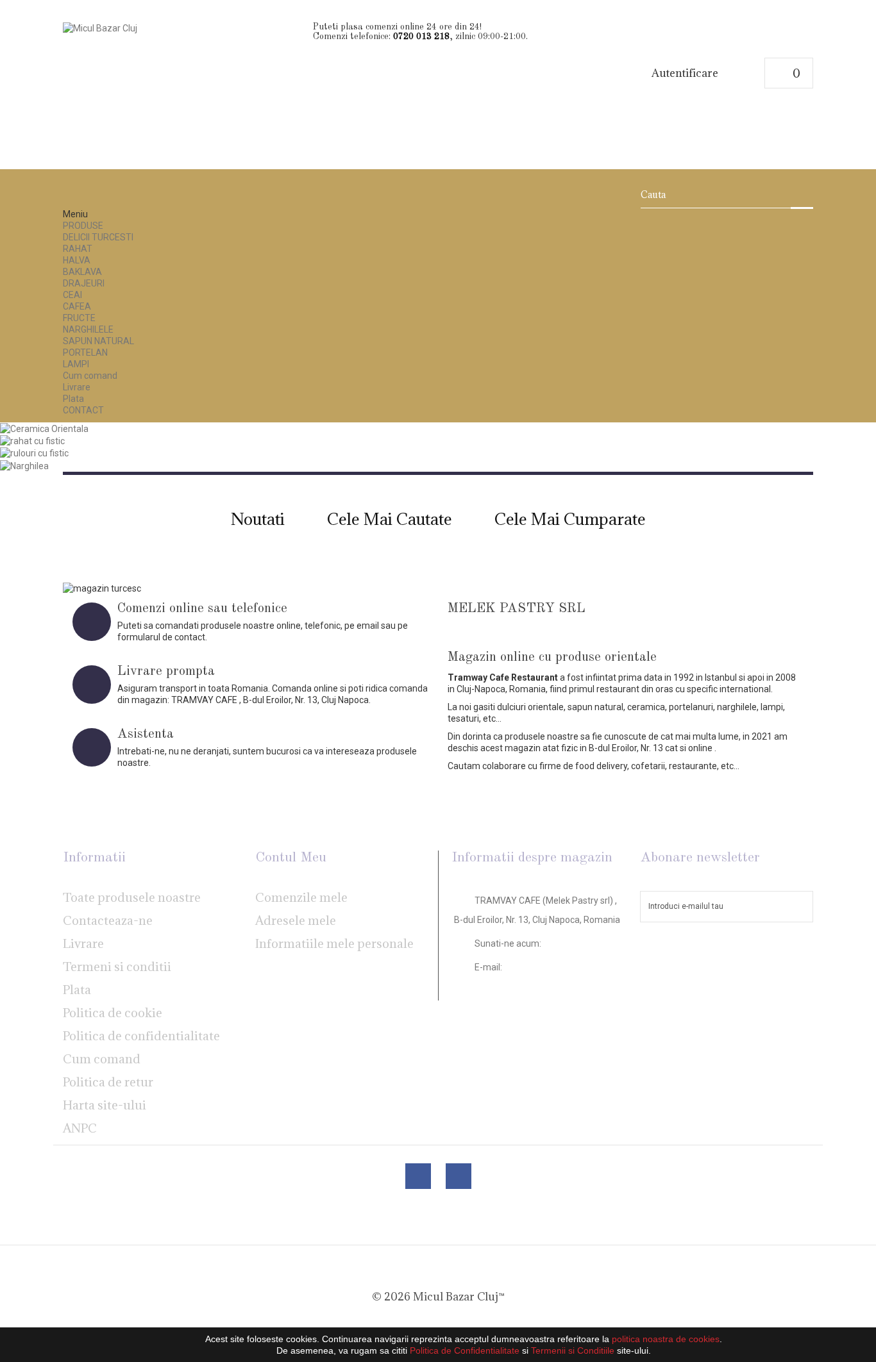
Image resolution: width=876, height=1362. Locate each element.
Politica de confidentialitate (141, 1035)
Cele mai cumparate (570, 518)
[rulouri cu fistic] (34, 452)
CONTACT (83, 410)
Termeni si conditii (117, 966)
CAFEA (77, 306)
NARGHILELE (88, 329)
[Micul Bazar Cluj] (183, 88)
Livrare (76, 387)
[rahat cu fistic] (32, 440)
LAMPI (76, 364)
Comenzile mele (301, 897)
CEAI (72, 295)
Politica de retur (108, 1082)
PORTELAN (85, 352)
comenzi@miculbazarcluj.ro (534, 985)
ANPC (80, 1128)
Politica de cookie (112, 1012)
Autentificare (685, 73)
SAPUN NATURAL (98, 341)
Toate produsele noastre (132, 897)
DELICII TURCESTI (98, 237)
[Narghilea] (24, 465)
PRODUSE (83, 225)
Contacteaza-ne (108, 920)
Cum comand (90, 375)
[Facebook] (418, 1176)
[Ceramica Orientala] (44, 428)
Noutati (258, 518)
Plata (73, 399)
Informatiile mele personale (334, 943)
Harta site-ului (104, 1105)
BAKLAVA (82, 272)
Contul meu (290, 858)
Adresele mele (295, 920)
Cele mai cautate (389, 518)
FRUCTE (79, 318)
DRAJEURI (84, 283)
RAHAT (77, 249)
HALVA (76, 260)
